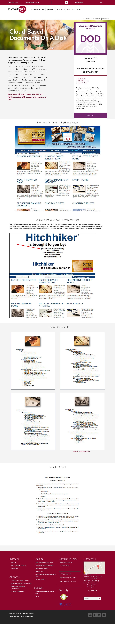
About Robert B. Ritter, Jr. (18, 565)
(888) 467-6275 (13, 2)
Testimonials (78, 2)
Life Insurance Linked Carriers (20, 580)
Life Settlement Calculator (68, 581)
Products (60, 9)
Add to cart (90, 115)
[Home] (17, 9)
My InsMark (86, 18)
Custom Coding (64, 565)
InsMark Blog (39, 571)
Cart (101, 2)
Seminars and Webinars (42, 568)
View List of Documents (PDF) (81, 451)
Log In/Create (96, 18)
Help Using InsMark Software (44, 562)
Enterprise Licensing (66, 562)
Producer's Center (36, 9)
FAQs (37, 596)
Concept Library (40, 579)
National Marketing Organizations (21, 583)
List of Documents (83, 81)
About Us (13, 562)
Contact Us (105, 18)
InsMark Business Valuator (68, 577)
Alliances (70, 9)
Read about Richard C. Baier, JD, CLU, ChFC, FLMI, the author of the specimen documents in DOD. (27, 97)
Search (67, 2)
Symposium (50, 9)
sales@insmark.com (32, 2)
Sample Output (82, 83)
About (79, 9)
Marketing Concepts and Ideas (44, 565)
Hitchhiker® (81, 79)
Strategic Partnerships (17, 591)
